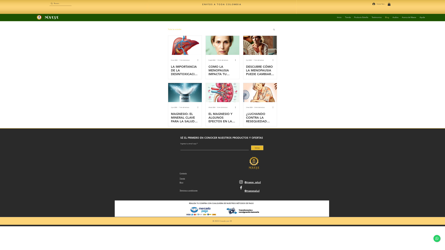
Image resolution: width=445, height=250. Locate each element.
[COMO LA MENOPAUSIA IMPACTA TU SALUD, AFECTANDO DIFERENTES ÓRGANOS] (222, 45)
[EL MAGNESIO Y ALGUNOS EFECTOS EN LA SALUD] (222, 92)
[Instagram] (241, 182)
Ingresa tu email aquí (188, 143)
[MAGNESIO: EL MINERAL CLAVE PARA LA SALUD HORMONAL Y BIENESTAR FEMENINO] (185, 92)
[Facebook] (241, 187)
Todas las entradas (174, 29)
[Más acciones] (198, 60)
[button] (389, 4)
